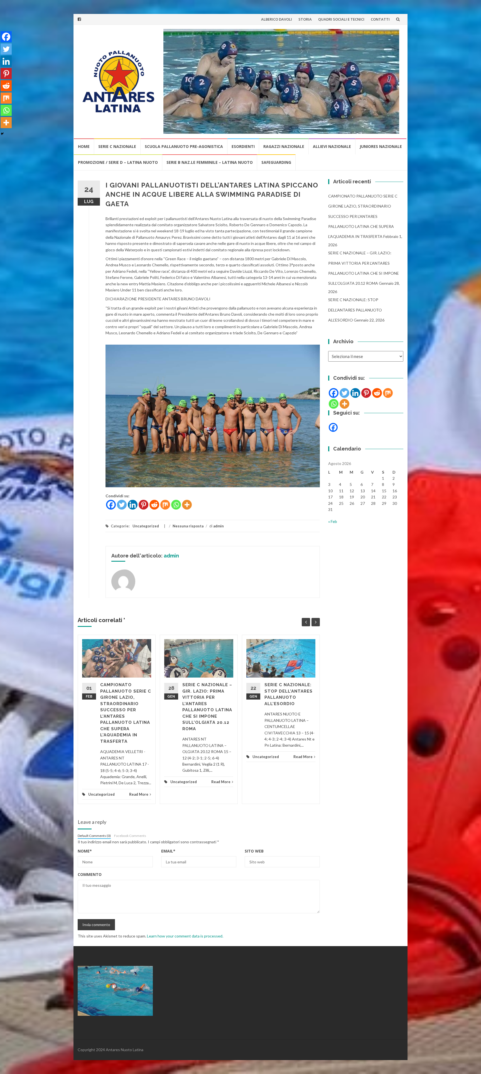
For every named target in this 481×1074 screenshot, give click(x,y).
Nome (85, 851)
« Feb (332, 521)
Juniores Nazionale (381, 146)
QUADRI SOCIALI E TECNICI (341, 19)
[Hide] (2, 133)
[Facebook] (111, 505)
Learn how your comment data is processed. (185, 936)
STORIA (305, 19)
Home (84, 146)
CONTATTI (380, 19)
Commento (90, 874)
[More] (187, 505)
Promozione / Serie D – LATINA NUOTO (118, 162)
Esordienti (243, 146)
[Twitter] (122, 505)
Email (168, 851)
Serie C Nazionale (117, 146)
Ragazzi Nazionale (283, 146)
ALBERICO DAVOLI (276, 19)
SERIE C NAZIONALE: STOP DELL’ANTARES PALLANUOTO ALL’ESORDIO (355, 309)
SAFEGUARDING (276, 162)
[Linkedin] (133, 505)
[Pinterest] (143, 505)
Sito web (254, 851)
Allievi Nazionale (332, 146)
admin (218, 526)
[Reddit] (154, 505)
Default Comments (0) (94, 836)
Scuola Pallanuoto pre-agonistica (184, 146)
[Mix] (165, 505)
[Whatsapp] (176, 505)
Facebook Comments (130, 836)
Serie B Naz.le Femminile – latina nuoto (209, 162)
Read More (138, 794)
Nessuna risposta (188, 526)
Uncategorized (145, 526)
